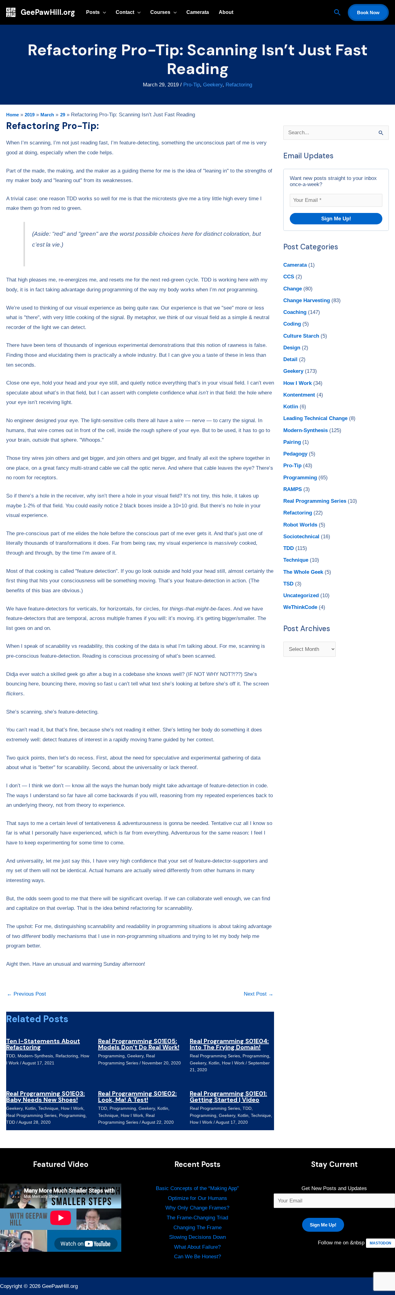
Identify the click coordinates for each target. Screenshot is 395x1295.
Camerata (197, 12)
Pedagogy (295, 454)
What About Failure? (197, 1247)
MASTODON (380, 1243)
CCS (288, 277)
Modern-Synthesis (35, 1055)
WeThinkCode (300, 607)
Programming (111, 1055)
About (226, 12)
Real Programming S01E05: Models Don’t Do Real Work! (138, 1044)
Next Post (258, 994)
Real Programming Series (215, 1055)
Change (292, 289)
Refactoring (239, 85)
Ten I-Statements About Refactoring (43, 1044)
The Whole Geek (303, 572)
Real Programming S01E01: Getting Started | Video (228, 1096)
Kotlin (214, 1062)
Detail (290, 359)
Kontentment (299, 395)
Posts (93, 12)
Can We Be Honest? (197, 1257)
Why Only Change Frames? (197, 1208)
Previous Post (26, 994)
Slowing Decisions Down (197, 1237)
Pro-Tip (191, 85)
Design (291, 348)
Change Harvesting (306, 300)
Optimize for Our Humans (197, 1198)
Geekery (212, 85)
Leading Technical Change (315, 418)
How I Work (233, 1062)
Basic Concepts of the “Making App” (197, 1188)
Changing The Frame (197, 1227)
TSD (288, 584)
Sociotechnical (301, 536)
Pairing (292, 442)
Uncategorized (301, 595)
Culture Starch (301, 336)
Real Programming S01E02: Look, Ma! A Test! (137, 1096)
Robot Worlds (300, 525)
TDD (10, 1055)
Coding (292, 324)
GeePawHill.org (48, 12)
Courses (160, 12)
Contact (125, 12)
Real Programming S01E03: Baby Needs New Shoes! (45, 1096)
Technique (48, 1108)
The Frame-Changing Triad (197, 1218)
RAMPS (292, 489)
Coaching (294, 312)
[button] (337, 12)
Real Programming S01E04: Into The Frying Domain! (229, 1044)
